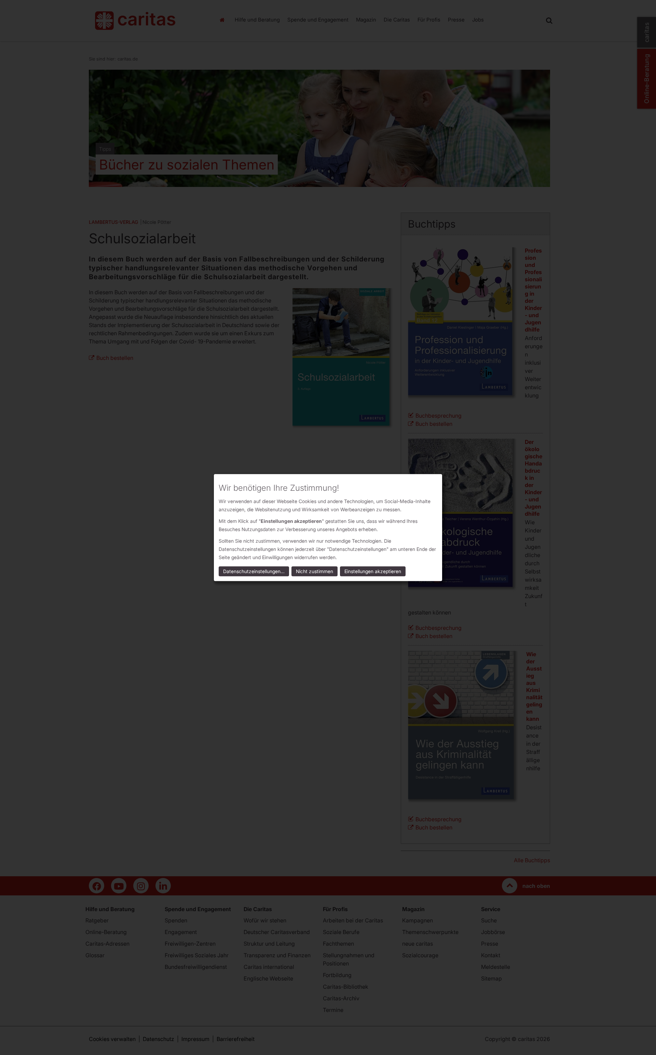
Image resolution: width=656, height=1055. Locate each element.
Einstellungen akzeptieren (372, 571)
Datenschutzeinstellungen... (254, 571)
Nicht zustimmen (314, 571)
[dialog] (328, 527)
